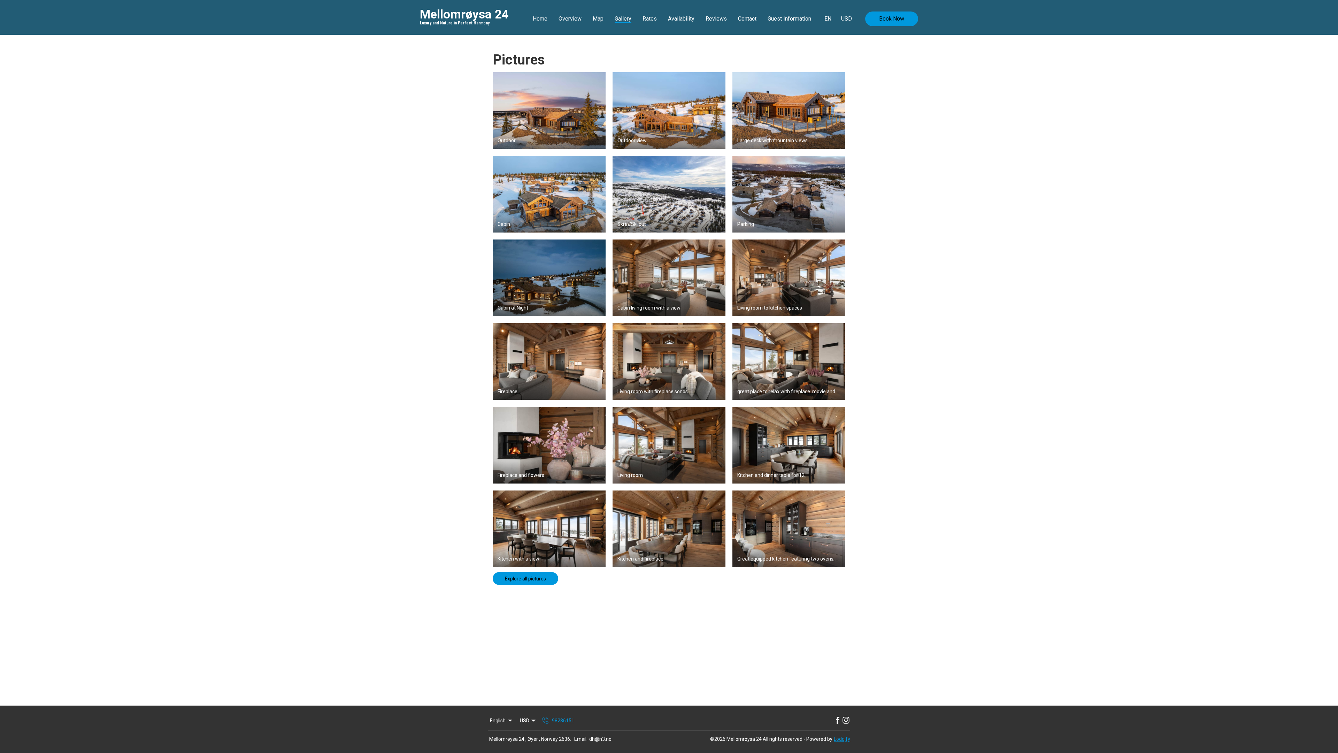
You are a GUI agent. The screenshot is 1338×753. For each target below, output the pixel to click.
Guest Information (789, 18)
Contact (747, 18)
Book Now (891, 18)
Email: (580, 739)
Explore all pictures (525, 578)
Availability (681, 18)
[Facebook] (837, 720)
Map (598, 18)
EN (827, 18)
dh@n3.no (600, 739)
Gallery (623, 18)
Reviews (716, 18)
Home (540, 18)
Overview (570, 18)
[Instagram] (846, 720)
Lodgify (842, 739)
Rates (650, 18)
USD (846, 18)
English (498, 720)
